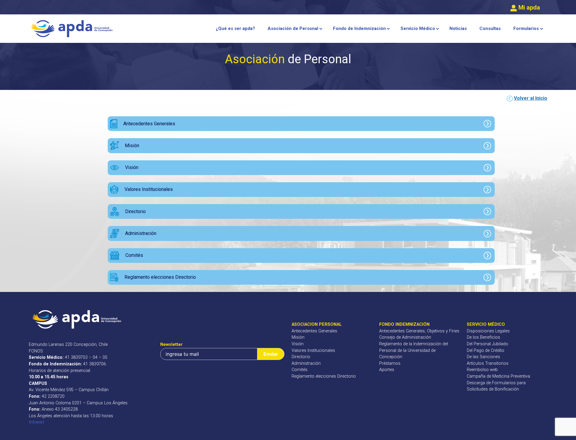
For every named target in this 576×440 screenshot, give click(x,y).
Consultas (490, 28)
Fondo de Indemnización (359, 28)
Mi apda (528, 7)
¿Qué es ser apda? (235, 28)
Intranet (36, 422)
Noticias (458, 28)
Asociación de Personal (293, 28)
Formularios (526, 28)
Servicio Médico (417, 28)
